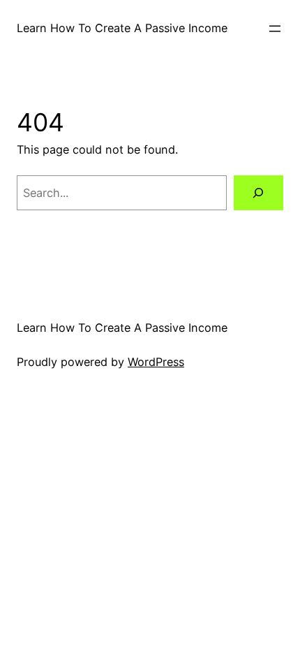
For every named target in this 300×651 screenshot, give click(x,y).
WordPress (156, 362)
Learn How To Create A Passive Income (122, 28)
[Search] (258, 192)
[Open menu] (275, 28)
